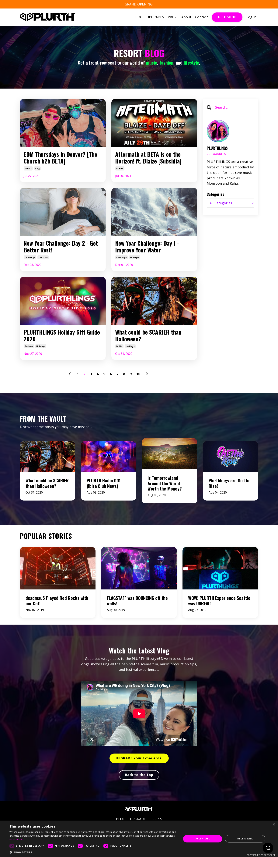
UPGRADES (155, 17)
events (28, 168)
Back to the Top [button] (139, 774)
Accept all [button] (203, 838)
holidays (40, 346)
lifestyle (43, 257)
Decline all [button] (245, 838)
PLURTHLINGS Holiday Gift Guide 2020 (62, 335)
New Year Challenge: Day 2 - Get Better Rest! (61, 246)
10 (138, 374)
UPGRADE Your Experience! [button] (139, 758)
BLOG (138, 17)
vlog (37, 168)
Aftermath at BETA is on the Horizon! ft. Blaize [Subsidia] (148, 157)
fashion (29, 346)
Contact (201, 17)
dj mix (119, 346)
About (186, 17)
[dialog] (139, 839)
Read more (15, 839)
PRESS (173, 17)
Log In (251, 17)
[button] (93, 852)
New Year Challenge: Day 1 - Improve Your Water (147, 246)
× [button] (273, 824)
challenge (30, 257)
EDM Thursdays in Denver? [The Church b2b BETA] (60, 157)
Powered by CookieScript (261, 855)
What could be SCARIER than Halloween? (148, 335)
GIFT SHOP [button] (227, 17)
